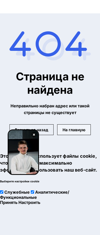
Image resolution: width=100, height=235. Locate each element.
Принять (8, 202)
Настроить (29, 202)
